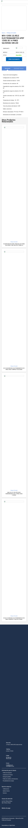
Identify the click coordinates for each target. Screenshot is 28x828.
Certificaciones (6, 788)
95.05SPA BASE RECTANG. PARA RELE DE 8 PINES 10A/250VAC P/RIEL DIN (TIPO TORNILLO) (14, 244)
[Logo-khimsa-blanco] (14, 683)
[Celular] (4, 756)
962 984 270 (8, 757)
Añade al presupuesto (14, 59)
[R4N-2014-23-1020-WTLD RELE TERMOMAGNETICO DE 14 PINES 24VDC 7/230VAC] (14, 376)
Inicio (3, 33)
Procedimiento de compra (8, 780)
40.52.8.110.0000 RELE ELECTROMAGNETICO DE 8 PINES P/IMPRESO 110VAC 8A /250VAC (14, 618)
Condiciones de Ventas (8, 774)
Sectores (5, 793)
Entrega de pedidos (7, 776)
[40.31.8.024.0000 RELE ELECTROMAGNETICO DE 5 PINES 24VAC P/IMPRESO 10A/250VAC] (14, 251)
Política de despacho (7, 772)
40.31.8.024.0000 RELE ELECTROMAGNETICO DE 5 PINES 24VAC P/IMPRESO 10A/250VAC (14, 369)
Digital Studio (12, 825)
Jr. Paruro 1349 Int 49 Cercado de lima (14, 744)
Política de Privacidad (6, 820)
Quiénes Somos (6, 791)
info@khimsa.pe (9, 765)
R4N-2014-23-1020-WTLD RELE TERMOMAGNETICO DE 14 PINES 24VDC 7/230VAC (14, 494)
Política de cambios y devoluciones (10, 778)
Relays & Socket (11, 33)
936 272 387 (8, 758)
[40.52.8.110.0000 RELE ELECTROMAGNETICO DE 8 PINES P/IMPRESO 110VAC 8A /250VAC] (14, 501)
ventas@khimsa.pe (10, 766)
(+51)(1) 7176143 (9, 751)
